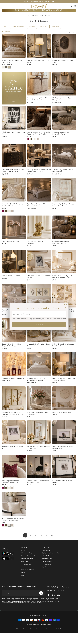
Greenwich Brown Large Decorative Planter (61, 242)
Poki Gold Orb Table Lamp (11, 276)
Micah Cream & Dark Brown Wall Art (13, 133)
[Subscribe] (41, 593)
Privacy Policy (46, 564)
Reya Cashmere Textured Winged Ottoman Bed (36, 379)
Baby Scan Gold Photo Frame (12, 446)
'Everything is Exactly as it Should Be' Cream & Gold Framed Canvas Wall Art (62, 277)
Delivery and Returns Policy (50, 553)
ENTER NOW (39, 324)
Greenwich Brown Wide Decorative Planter (60, 133)
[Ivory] (34, 139)
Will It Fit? (45, 556)
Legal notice (59, 628)
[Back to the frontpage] (29, 16)
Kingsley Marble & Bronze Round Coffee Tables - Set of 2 (39, 171)
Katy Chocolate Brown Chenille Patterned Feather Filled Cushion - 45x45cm (38, 133)
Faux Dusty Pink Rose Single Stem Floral (37, 413)
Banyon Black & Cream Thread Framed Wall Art (38, 481)
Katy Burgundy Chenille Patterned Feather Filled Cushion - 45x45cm (11, 482)
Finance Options (26, 553)
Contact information (50, 628)
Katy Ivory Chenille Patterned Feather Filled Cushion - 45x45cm (13, 519)
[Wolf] (6, 67)
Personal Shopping (27, 558)
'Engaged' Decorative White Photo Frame (62, 447)
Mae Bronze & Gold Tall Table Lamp (38, 61)
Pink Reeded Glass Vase (10, 241)
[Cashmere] (3, 67)
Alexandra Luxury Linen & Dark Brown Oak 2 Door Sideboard (38, 99)
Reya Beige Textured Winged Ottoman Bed (37, 205)
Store (23, 550)
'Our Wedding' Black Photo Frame (62, 481)
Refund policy (19, 628)
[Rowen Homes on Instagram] (53, 595)
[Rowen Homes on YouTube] (58, 595)
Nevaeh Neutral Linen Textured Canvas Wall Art (38, 447)
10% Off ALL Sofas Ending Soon (32, 1)
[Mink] (37, 139)
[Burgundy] (28, 139)
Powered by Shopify (45, 624)
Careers (23, 567)
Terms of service (33, 628)
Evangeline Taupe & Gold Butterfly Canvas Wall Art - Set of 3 (13, 413)
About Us (24, 547)
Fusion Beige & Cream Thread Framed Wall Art (63, 205)
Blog (22, 575)
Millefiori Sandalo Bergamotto (13, 378)
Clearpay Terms (47, 561)
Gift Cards (24, 561)
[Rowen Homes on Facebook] (48, 595)
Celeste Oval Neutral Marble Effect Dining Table (12, 345)
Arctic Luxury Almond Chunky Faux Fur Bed (12, 61)
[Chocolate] (31, 139)
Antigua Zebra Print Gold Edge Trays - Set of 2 (38, 345)
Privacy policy (26, 628)
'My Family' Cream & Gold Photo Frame (39, 277)
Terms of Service (47, 558)
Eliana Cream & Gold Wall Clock (64, 412)
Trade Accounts (26, 564)
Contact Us (45, 547)
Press (23, 572)
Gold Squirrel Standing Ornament (35, 242)
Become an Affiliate (27, 570)
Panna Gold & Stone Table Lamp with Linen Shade (64, 379)
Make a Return (46, 550)
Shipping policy (42, 628)
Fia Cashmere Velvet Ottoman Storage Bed (63, 99)
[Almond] (9, 67)
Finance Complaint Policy (29, 556)
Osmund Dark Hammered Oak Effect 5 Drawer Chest (13, 171)
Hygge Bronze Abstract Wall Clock (62, 61)
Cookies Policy (46, 567)
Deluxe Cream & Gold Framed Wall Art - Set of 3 (63, 345)
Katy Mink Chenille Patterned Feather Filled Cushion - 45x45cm (12, 205)
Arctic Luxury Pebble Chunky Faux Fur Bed (62, 171)
